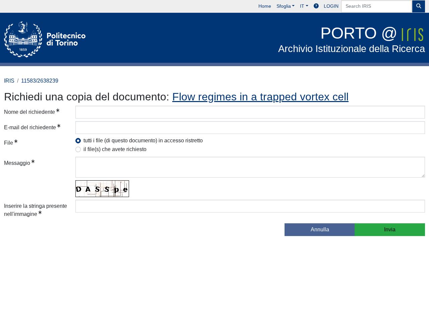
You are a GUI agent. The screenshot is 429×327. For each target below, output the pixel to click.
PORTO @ (351, 39)
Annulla (320, 229)
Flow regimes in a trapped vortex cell (260, 97)
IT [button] (302, 6)
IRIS (9, 81)
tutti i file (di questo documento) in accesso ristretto (143, 140)
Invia (389, 229)
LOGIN (331, 6)
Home (264, 6)
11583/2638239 (39, 81)
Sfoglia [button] (284, 6)
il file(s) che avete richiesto (114, 149)
